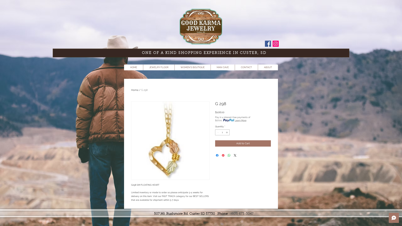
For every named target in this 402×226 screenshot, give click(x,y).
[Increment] (227, 132)
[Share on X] (235, 155)
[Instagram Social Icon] (276, 44)
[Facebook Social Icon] (268, 44)
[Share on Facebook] (217, 155)
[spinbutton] (222, 132)
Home (134, 90)
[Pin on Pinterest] (223, 155)
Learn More (240, 120)
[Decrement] (218, 132)
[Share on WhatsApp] (229, 155)
